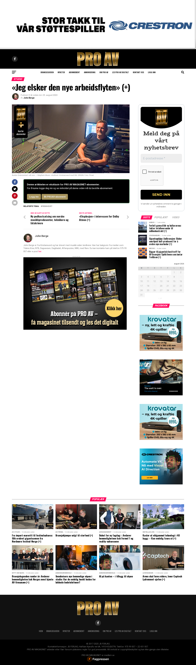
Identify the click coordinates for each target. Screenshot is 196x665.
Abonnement (74, 72)
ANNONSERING (89, 72)
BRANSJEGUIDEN (52, 631)
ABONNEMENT (78, 631)
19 (154, 286)
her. (40, 251)
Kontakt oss (138, 72)
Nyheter (61, 72)
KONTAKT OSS (140, 631)
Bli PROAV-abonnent (55, 196)
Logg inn (152, 72)
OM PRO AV (107, 631)
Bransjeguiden (47, 72)
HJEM (41, 631)
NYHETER (66, 631)
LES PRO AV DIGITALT (120, 72)
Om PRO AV (103, 72)
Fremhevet (47, 206)
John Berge (29, 98)
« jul (160, 298)
